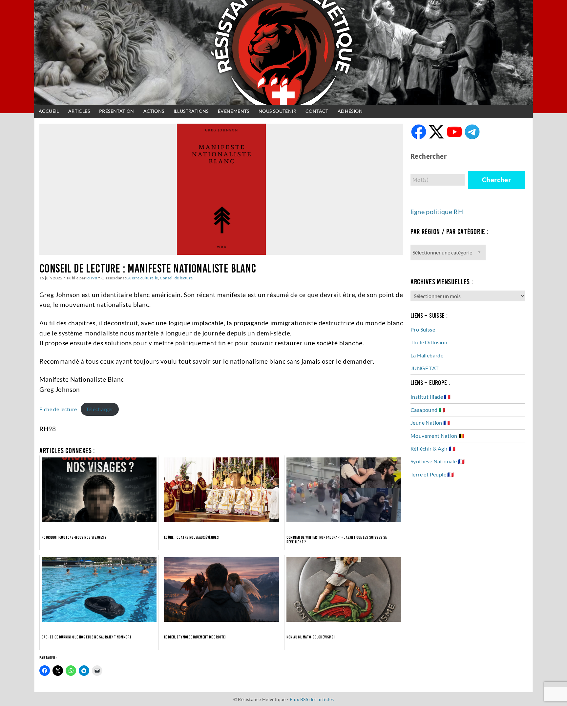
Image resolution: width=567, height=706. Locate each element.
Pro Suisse (422, 329)
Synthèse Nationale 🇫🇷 (437, 461)
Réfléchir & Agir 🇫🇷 (432, 448)
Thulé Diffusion (428, 342)
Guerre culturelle (142, 277)
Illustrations (191, 111)
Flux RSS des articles (312, 699)
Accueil (49, 111)
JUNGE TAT (424, 368)
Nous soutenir (277, 111)
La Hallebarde (426, 355)
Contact (316, 111)
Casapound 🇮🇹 (427, 410)
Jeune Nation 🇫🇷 (430, 422)
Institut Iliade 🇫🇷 (430, 396)
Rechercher (428, 156)
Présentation (116, 111)
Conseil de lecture (176, 277)
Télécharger (99, 409)
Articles (79, 111)
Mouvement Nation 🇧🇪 (437, 436)
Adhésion (350, 111)
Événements (233, 111)
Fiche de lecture (58, 409)
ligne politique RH (436, 211)
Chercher (496, 180)
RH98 (91, 277)
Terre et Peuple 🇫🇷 (432, 474)
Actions (153, 111)
